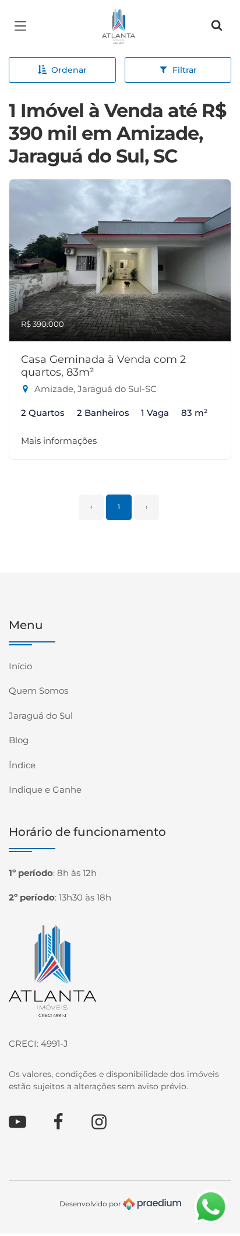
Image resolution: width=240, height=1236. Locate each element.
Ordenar (69, 70)
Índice (22, 765)
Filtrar (184, 70)
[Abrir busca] (216, 26)
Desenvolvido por (91, 1203)
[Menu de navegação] (23, 26)
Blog (19, 740)
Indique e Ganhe (45, 789)
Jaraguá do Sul (41, 715)
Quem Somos (38, 690)
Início (20, 666)
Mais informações (59, 440)
